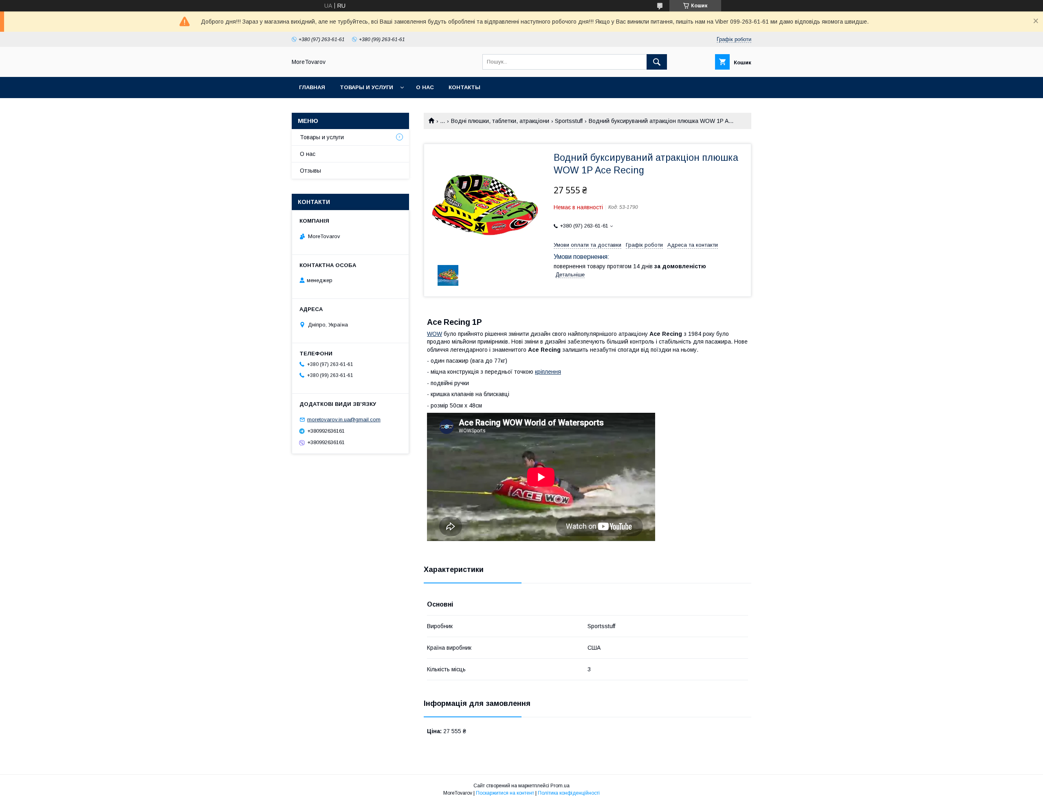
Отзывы (310, 170)
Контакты (464, 87)
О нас (425, 87)
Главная (312, 87)
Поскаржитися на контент (505, 793)
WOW (434, 334)
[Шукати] (657, 62)
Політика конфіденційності (569, 793)
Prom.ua (560, 786)
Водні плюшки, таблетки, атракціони (500, 121)
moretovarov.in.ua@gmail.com (344, 419)
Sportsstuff (569, 121)
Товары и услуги (366, 87)
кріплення (548, 371)
